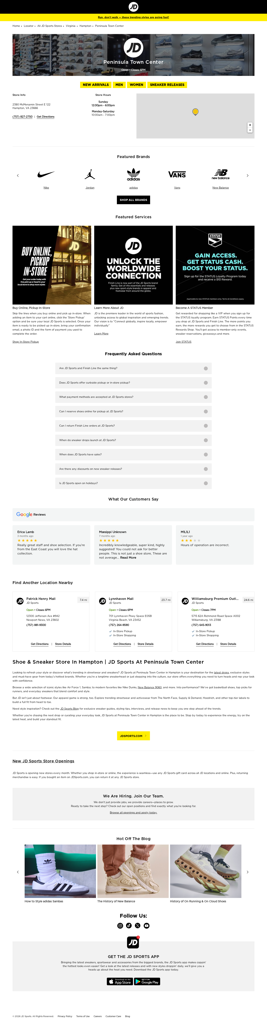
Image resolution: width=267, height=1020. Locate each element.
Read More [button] (127, 557)
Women (136, 85)
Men (119, 85)
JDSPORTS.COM (131, 736)
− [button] (250, 130)
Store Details (63, 644)
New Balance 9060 (150, 687)
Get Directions (45, 116)
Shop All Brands (133, 199)
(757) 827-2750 (22, 116)
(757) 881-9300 (36, 625)
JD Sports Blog (69, 708)
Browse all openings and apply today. (133, 812)
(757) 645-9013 (201, 625)
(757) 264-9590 (119, 625)
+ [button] (250, 125)
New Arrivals (96, 85)
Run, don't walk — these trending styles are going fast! (133, 17)
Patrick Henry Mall (41, 598)
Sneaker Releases (167, 85)
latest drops (221, 672)
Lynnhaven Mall (121, 598)
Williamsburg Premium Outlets (215, 598)
